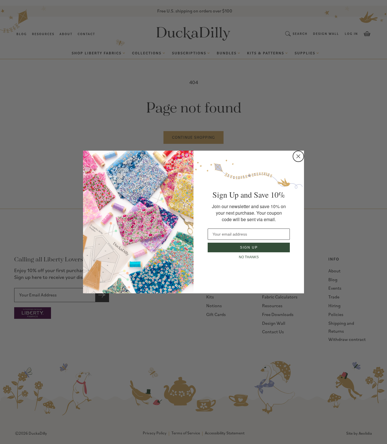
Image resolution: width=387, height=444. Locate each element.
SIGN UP (249, 247)
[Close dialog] (298, 156)
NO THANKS (249, 257)
